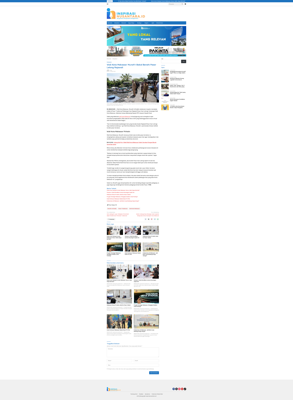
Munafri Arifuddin (112, 208)
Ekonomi (124, 23)
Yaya (111, 70)
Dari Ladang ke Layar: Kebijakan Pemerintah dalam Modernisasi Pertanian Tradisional (118, 214)
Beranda (110, 23)
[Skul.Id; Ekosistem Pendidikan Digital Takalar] (165, 100)
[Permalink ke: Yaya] (108, 70)
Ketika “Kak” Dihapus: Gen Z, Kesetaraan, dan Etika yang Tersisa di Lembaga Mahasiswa (178, 86)
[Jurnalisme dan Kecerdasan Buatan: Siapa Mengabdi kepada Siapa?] (165, 107)
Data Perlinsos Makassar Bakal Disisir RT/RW (118, 199)
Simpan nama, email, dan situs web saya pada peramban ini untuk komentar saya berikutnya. (131, 369)
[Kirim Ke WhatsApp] (158, 219)
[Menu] (108, 4)
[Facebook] (173, 389)
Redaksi (141, 394)
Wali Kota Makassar (134, 208)
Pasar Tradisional (122, 208)
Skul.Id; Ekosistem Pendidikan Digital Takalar (177, 100)
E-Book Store (159, 23)
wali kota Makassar (124, 116)
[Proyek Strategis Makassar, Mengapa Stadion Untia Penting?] (115, 247)
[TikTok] (185, 389)
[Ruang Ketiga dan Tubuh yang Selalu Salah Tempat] (165, 93)
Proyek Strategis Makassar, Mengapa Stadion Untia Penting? (122, 196)
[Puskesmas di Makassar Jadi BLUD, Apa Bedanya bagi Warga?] (151, 247)
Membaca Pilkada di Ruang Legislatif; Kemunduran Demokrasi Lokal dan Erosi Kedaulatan (177, 79)
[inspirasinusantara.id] (126, 13)
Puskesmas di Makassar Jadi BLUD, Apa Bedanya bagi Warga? (123, 201)
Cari (162, 58)
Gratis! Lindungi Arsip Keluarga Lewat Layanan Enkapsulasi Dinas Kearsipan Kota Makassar (147, 214)
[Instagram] (179, 389)
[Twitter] (176, 389)
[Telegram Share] (155, 219)
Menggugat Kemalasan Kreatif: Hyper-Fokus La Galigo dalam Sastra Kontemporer (178, 72)
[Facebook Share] (145, 219)
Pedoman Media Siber (157, 394)
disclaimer (147, 394)
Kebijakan (116, 23)
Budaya (139, 23)
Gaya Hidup (131, 23)
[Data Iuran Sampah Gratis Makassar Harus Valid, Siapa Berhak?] (115, 230)
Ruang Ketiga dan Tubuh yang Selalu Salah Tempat (177, 93)
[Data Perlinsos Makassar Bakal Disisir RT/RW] (133, 247)
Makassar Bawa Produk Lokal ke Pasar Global (118, 194)
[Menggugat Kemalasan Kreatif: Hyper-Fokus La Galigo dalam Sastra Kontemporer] (165, 72)
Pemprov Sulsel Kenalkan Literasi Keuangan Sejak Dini (179, 1)
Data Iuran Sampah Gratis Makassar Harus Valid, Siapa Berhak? (143, 1)
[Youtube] (182, 389)
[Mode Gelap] (185, 4)
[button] (182, 4)
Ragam (146, 23)
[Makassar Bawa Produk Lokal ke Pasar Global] (151, 230)
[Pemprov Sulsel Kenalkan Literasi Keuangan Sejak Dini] (133, 230)
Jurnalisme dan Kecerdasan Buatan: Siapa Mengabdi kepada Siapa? (177, 107)
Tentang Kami (133, 394)
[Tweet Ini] (148, 219)
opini (153, 23)
